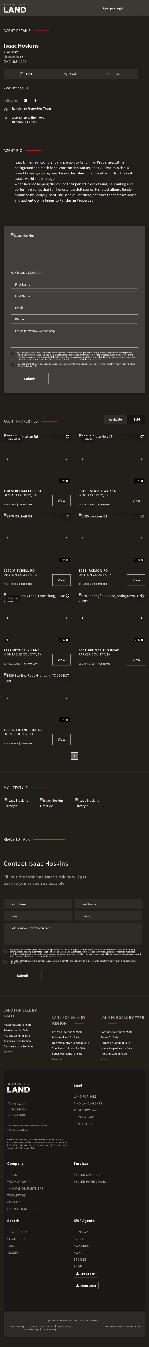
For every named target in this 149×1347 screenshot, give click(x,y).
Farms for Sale (109, 1037)
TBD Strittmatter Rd (22, 491)
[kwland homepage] (18, 1088)
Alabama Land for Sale (17, 1024)
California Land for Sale (18, 1046)
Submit (30, 378)
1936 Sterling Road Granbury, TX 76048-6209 (26, 730)
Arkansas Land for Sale (18, 1041)
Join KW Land (84, 1117)
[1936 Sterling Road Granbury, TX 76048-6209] (37, 698)
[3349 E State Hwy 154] (112, 459)
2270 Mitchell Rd (19, 570)
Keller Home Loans (90, 1181)
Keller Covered (87, 1175)
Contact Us (83, 1124)
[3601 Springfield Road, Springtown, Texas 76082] (112, 618)
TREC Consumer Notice (17, 1130)
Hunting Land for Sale (114, 1053)
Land (11, 1246)
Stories (80, 1259)
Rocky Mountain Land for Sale (70, 1043)
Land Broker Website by (123, 1326)
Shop (78, 1266)
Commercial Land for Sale (116, 1032)
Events (79, 1239)
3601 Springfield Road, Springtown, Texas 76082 (101, 650)
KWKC (78, 1252)
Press (12, 1175)
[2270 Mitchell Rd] (37, 538)
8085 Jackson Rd (93, 570)
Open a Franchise (21, 1209)
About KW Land (86, 1110)
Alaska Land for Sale (16, 1030)
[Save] (67, 437)
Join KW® (81, 1232)
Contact (14, 1202)
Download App (19, 1232)
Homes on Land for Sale (115, 1043)
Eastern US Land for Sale (67, 1032)
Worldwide (16, 1195)
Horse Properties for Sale (116, 1048)
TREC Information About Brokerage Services (27, 1125)
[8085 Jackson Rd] (112, 538)
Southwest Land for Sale (67, 1053)
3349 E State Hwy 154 (97, 491)
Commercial (17, 1239)
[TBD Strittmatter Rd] (37, 459)
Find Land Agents (88, 1103)
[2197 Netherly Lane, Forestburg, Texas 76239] (37, 618)
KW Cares (81, 1246)
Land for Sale (85, 1096)
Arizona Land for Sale (17, 1035)
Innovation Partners (25, 1188)
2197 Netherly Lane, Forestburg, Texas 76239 (26, 650)
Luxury (13, 1252)
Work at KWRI (18, 1181)
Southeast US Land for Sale (69, 1048)
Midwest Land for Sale (65, 1037)
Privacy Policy (121, 363)
